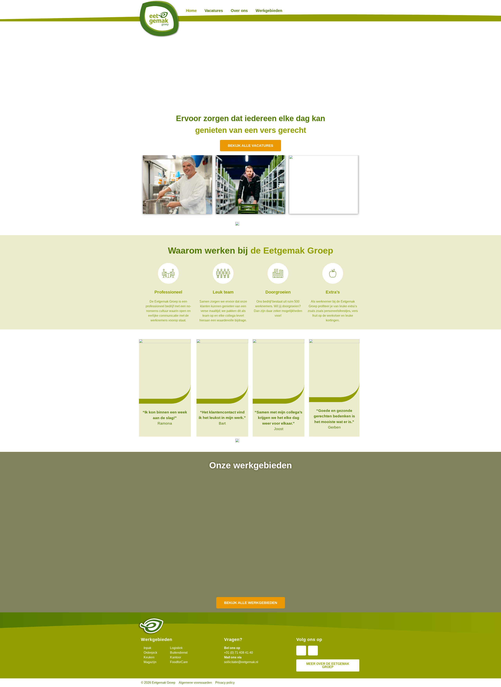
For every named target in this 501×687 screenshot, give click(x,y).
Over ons (239, 10)
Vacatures (214, 10)
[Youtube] (313, 650)
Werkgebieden (269, 10)
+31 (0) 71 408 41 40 (238, 652)
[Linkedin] (301, 650)
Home (191, 10)
